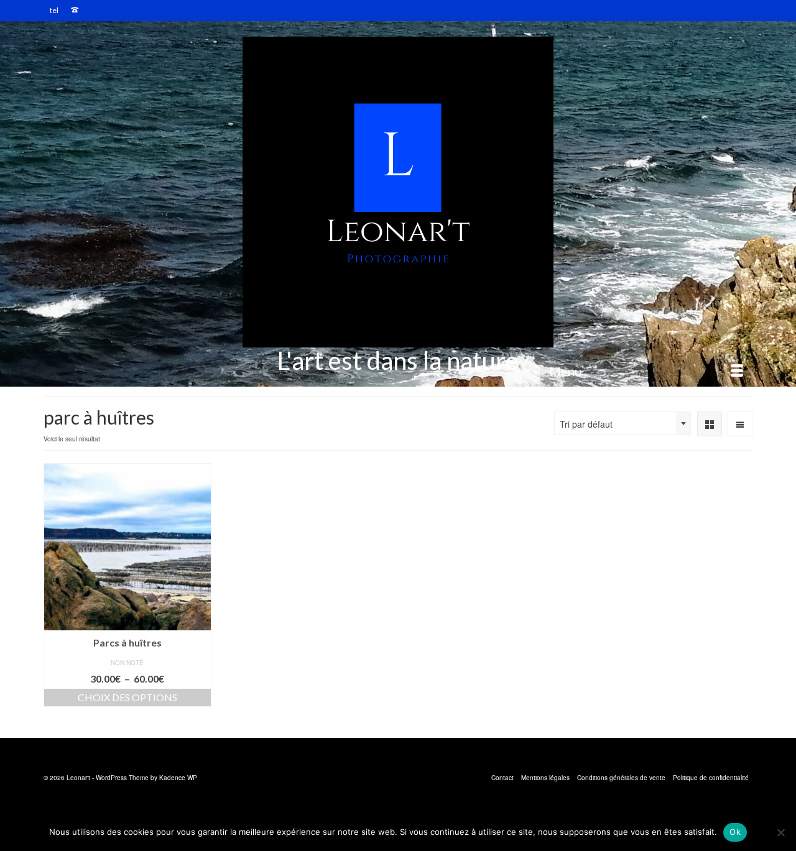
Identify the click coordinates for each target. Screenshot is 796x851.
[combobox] (622, 423)
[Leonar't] (398, 192)
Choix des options (127, 697)
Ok (735, 832)
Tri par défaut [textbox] (586, 424)
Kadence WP (178, 777)
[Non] (780, 832)
